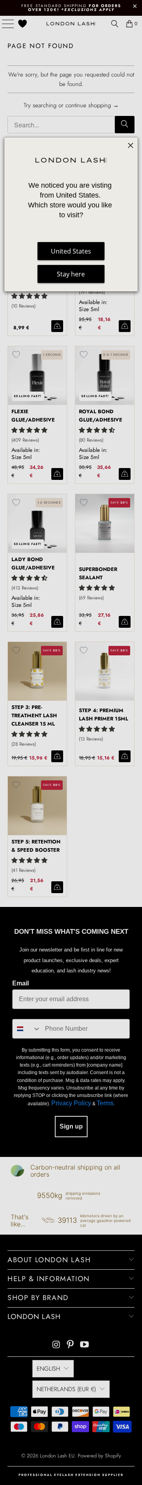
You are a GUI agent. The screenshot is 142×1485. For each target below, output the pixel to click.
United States (71, 251)
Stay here (71, 274)
